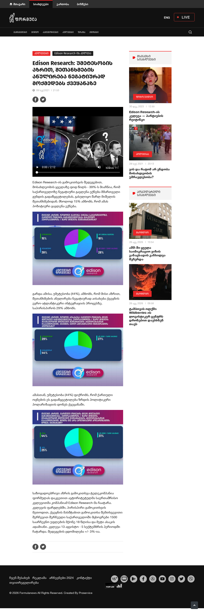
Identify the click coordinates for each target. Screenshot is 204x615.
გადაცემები (20, 32)
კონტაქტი (84, 577)
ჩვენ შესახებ (19, 577)
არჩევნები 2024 (61, 577)
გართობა (63, 4)
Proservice (85, 592)
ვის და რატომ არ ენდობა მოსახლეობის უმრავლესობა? (149, 173)
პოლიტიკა (142, 154)
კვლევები (68, 32)
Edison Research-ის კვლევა (72, 53)
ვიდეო (35, 32)
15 (114, 578)
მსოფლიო (142, 232)
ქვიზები (94, 32)
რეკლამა (39, 577)
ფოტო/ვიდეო (144, 97)
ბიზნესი (82, 4)
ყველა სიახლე (9, 32)
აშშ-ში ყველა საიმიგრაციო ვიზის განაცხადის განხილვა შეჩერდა (147, 253)
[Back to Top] (194, 605)
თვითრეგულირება (24, 582)
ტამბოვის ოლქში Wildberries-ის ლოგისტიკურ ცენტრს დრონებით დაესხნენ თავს (146, 316)
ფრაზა (81, 32)
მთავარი (19, 4)
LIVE (186, 17)
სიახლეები (41, 4)
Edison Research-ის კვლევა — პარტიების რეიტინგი (146, 115)
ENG (167, 17)
